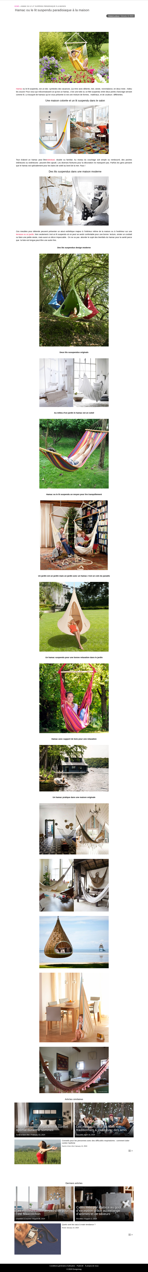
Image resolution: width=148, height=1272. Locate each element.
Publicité (80, 1266)
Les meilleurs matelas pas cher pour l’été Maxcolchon (42, 1212)
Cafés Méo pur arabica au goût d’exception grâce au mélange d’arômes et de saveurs (98, 1210)
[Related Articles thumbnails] (37, 1158)
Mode (64, 1228)
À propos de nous (91, 1266)
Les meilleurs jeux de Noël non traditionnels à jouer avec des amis (101, 1128)
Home (16, 6)
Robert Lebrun (113, 16)
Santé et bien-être (23, 1135)
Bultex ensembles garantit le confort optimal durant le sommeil (42, 1128)
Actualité (79, 1135)
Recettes (79, 1219)
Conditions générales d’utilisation (62, 1266)
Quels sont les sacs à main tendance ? (78, 1224)
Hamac (19, 89)
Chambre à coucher (23, 1219)
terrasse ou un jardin (25, 234)
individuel (51, 160)
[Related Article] (104, 1120)
